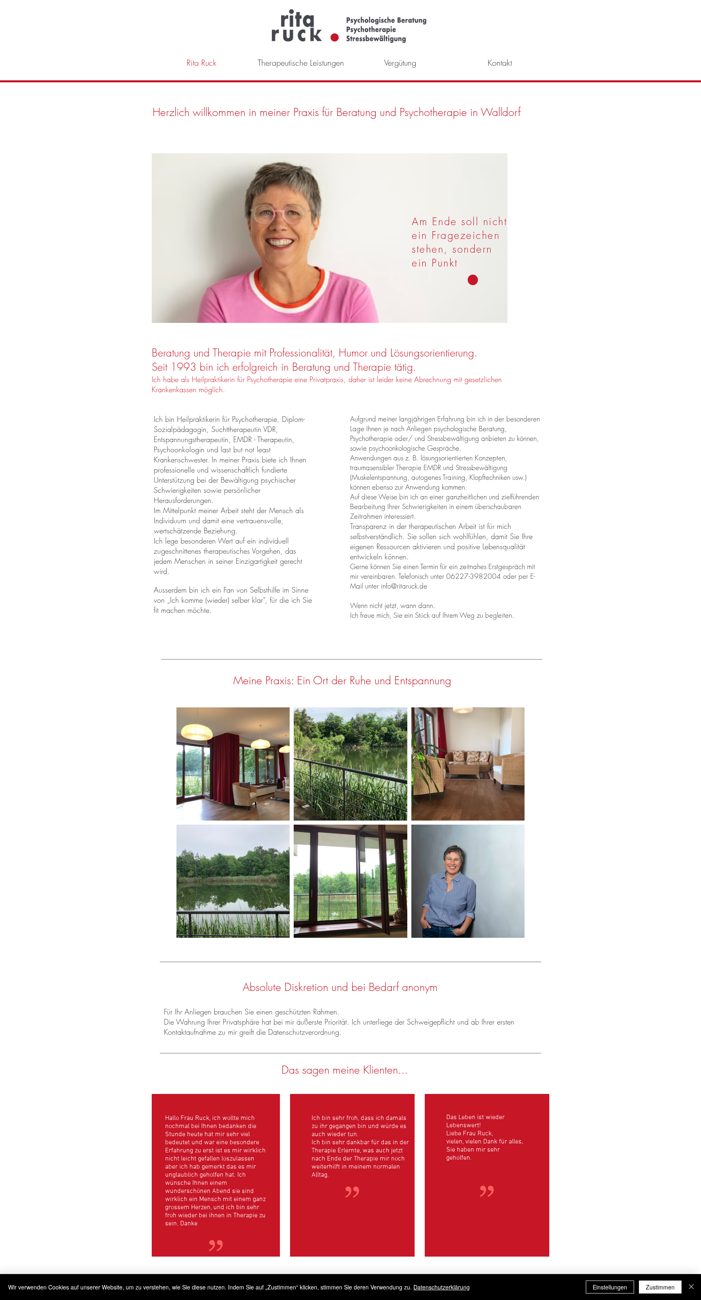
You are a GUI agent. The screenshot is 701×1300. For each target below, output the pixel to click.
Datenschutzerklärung (441, 1287)
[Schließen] (691, 1287)
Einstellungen (610, 1287)
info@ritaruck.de (404, 586)
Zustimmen (660, 1287)
